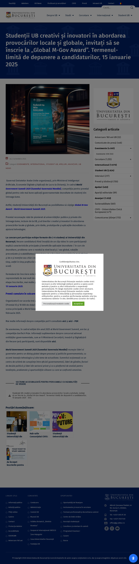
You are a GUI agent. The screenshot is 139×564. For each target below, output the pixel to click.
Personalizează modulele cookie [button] (56, 304)
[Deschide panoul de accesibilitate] (133, 558)
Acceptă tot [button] (78, 304)
